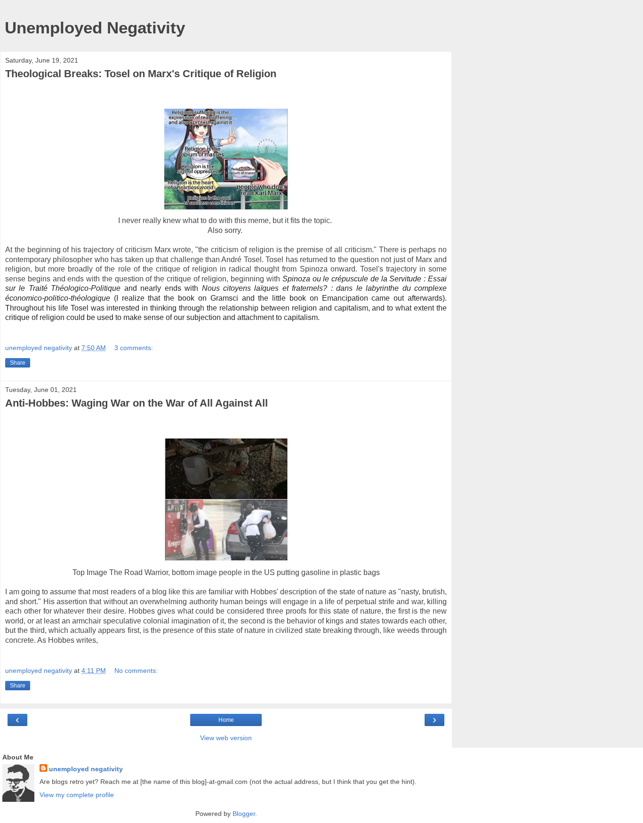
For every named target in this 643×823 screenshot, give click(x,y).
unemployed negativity (86, 769)
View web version (226, 738)
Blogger (244, 813)
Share (17, 363)
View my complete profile (77, 795)
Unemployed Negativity (95, 28)
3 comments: (133, 348)
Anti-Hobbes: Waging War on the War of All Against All (136, 403)
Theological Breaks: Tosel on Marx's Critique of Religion (140, 74)
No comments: (136, 670)
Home (226, 720)
